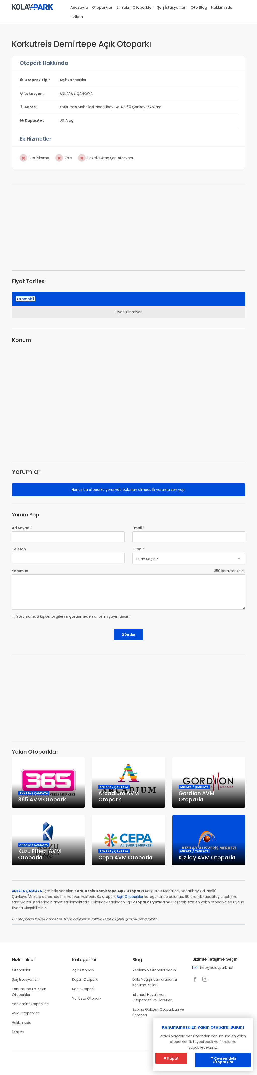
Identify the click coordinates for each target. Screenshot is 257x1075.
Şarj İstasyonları (172, 7)
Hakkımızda (221, 7)
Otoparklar (102, 7)
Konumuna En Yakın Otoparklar (29, 991)
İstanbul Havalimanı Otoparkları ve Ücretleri (152, 997)
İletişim (76, 16)
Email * (138, 527)
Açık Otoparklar (130, 896)
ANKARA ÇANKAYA (27, 890)
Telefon (19, 549)
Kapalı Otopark (85, 979)
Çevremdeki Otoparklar (224, 1060)
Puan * (138, 549)
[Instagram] (206, 979)
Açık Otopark (83, 970)
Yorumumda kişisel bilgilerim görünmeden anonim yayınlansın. (73, 616)
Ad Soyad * (22, 527)
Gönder (128, 634)
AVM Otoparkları (26, 1013)
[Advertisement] (128, 227)
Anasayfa (79, 7)
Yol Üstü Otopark (86, 998)
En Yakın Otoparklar (135, 7)
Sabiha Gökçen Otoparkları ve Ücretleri (158, 1012)
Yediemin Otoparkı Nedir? (154, 970)
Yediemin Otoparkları (30, 1003)
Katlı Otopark (83, 988)
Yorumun (20, 570)
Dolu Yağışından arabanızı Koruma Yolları (154, 982)
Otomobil (25, 298)
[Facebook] (196, 979)
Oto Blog (199, 7)
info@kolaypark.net (217, 967)
